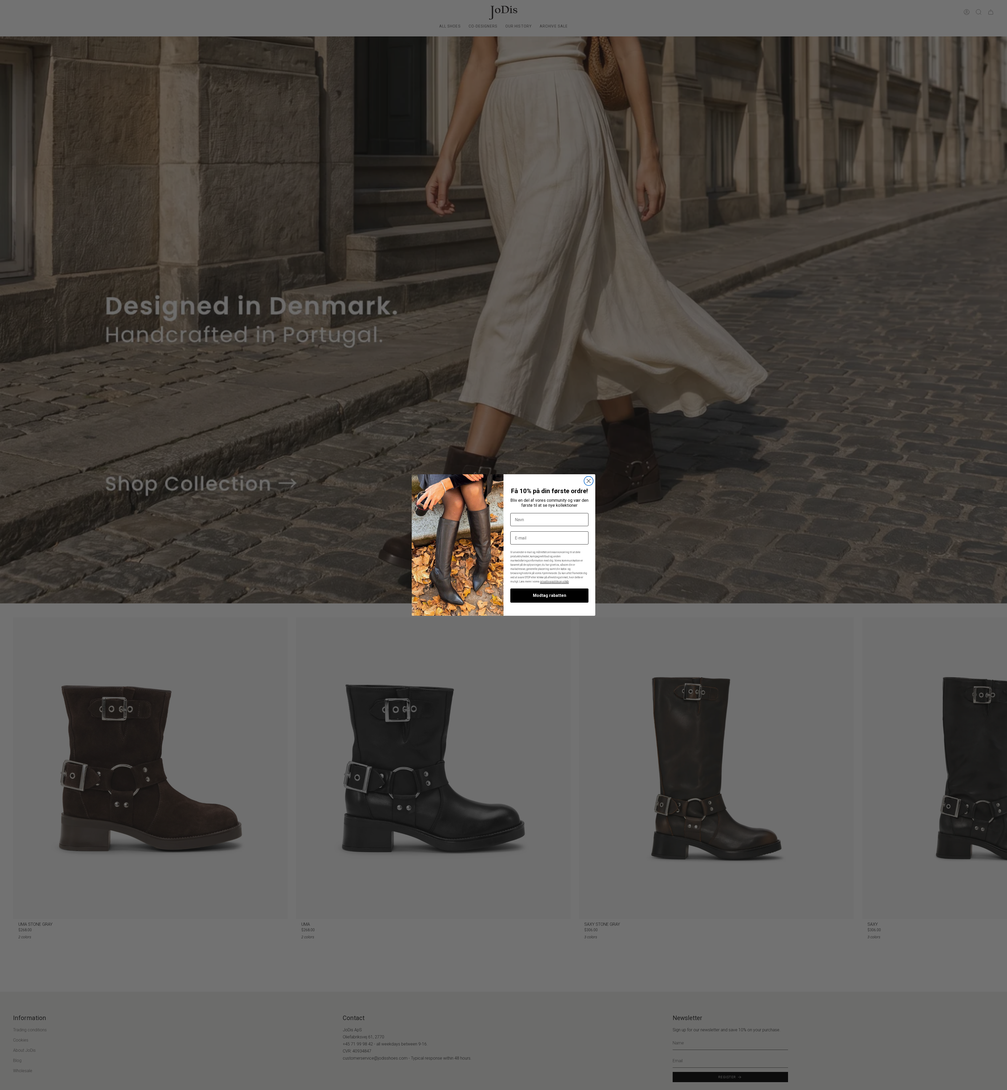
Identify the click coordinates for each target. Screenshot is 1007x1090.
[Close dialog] (588, 481)
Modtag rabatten (549, 595)
